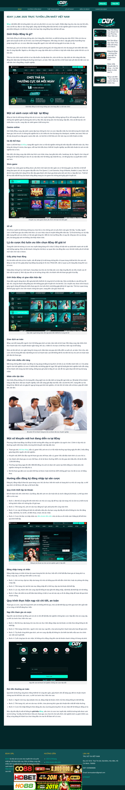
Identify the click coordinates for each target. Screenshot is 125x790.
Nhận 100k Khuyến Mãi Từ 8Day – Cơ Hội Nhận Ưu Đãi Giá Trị (112, 68)
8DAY (7, 759)
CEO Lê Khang (51, 759)
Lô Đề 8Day (69, 9)
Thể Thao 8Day (53, 9)
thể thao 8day (23, 449)
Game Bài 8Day (101, 9)
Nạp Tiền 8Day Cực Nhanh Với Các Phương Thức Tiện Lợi (112, 33)
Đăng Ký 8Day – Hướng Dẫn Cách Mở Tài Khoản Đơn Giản (112, 55)
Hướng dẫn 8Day (34, 9)
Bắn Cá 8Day (85, 9)
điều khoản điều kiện (45, 516)
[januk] (62, 3)
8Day (20, 9)
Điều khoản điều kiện (53, 762)
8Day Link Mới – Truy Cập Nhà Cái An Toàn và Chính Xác (112, 80)
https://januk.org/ (11, 769)
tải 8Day (24, 145)
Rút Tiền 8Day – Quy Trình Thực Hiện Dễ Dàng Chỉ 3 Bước (113, 44)
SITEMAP (86, 777)
